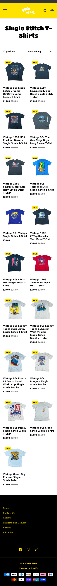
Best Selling (34, 51)
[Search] (45, 10)
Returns (7, 517)
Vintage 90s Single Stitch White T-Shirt (42, 429)
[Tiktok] (36, 549)
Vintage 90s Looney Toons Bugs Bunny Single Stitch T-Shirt (15, 328)
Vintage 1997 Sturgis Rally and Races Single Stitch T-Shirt (41, 92)
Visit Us (7, 527)
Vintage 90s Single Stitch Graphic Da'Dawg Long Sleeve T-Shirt (14, 92)
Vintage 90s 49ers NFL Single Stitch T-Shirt (14, 282)
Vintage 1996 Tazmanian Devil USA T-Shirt (40, 282)
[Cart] (52, 10)
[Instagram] (28, 549)
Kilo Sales (8, 532)
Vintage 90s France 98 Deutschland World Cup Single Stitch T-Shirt (14, 383)
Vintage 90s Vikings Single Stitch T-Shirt (15, 234)
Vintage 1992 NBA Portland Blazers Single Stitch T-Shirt (15, 140)
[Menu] (5, 10)
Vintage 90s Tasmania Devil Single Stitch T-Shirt (42, 186)
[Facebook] (20, 549)
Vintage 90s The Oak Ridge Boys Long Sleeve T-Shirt (42, 140)
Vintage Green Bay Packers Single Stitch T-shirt (14, 477)
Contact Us (9, 513)
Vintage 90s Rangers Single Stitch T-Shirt (39, 381)
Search (6, 508)
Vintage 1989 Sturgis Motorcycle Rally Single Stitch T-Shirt (14, 188)
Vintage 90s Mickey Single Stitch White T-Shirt (14, 430)
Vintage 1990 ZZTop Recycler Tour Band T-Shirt (41, 236)
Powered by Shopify (28, 568)
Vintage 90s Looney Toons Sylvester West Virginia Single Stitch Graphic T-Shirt (42, 331)
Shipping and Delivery (14, 522)
